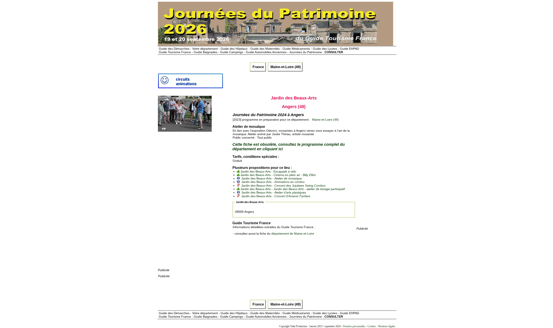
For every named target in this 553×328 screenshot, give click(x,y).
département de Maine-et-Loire (292, 233)
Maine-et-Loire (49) (285, 67)
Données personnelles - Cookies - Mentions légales (369, 326)
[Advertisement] (190, 203)
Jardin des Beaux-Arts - (268, 171)
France (258, 67)
